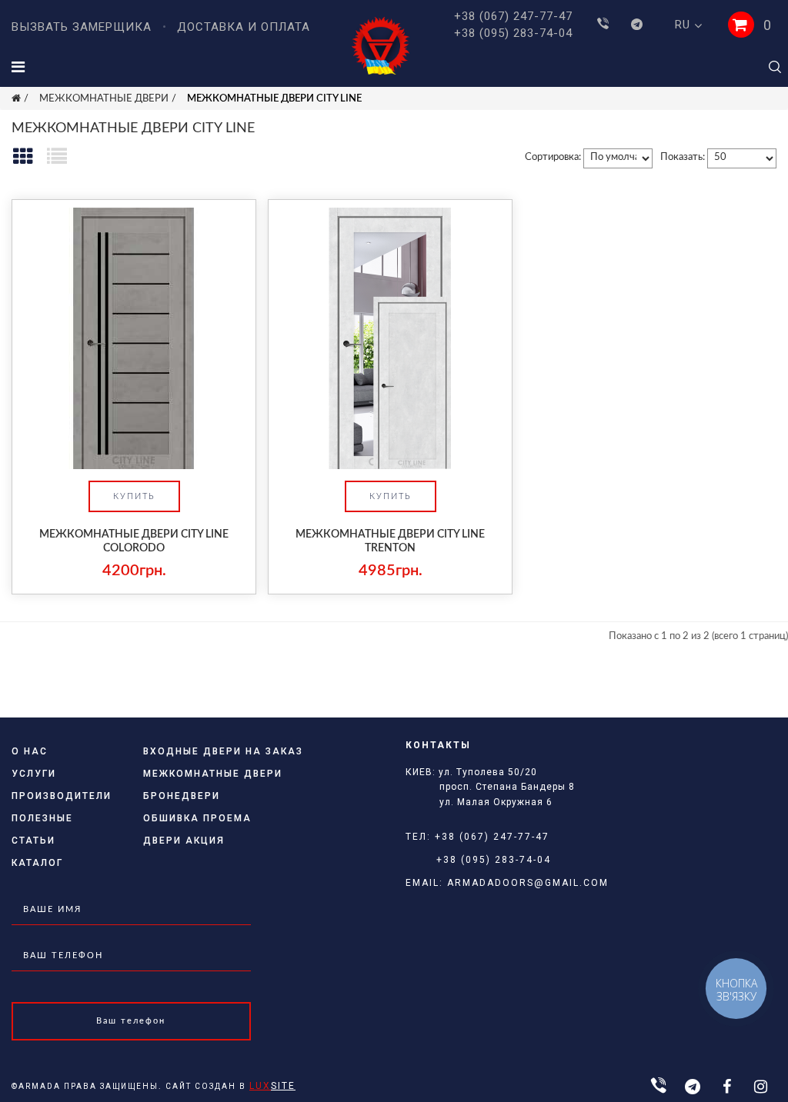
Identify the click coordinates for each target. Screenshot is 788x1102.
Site (272, 1085)
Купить (134, 496)
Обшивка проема (197, 818)
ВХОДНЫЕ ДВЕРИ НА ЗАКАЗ (223, 751)
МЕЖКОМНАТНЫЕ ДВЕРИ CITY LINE (274, 99)
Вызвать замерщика (82, 27)
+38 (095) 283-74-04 (513, 33)
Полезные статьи (42, 829)
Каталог (37, 862)
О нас (30, 751)
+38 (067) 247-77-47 (513, 16)
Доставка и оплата (243, 27)
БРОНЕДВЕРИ (181, 796)
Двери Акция (184, 840)
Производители (62, 796)
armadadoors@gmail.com (528, 882)
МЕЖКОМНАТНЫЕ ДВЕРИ (104, 99)
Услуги (34, 773)
